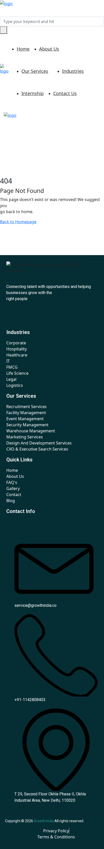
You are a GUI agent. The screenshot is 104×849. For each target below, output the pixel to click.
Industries (73, 71)
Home (23, 49)
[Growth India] (6, 3)
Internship (32, 93)
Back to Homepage (18, 222)
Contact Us (65, 93)
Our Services (34, 71)
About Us (49, 49)
